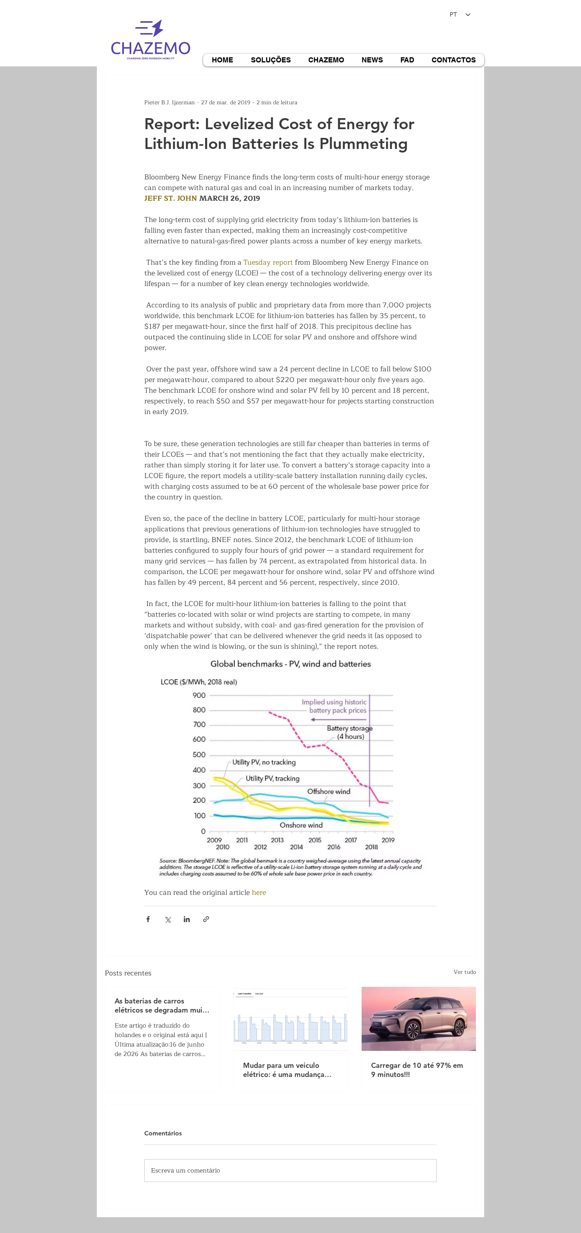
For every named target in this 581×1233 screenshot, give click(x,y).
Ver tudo (465, 972)
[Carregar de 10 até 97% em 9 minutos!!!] (419, 1019)
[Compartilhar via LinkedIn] (187, 919)
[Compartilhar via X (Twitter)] (167, 919)
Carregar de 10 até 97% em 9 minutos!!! (417, 1070)
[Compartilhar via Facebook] (148, 919)
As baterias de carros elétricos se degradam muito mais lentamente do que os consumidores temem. (162, 1005)
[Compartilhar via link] (206, 919)
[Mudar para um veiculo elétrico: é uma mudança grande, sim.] (291, 1019)
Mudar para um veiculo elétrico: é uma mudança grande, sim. (283, 1070)
